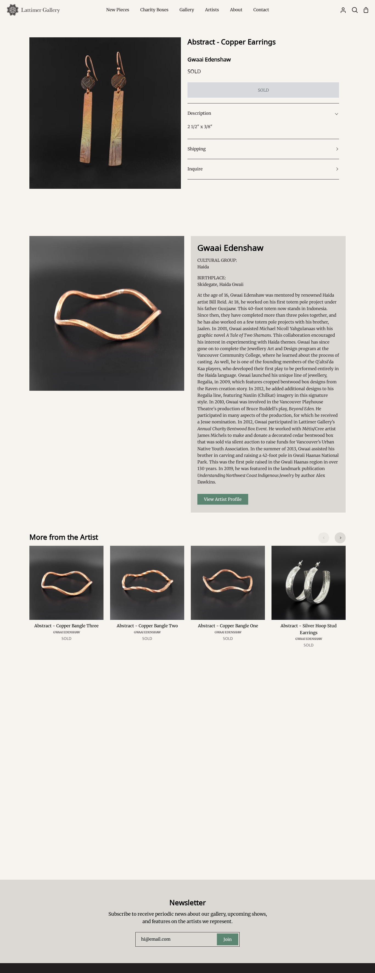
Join (227, 939)
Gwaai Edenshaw (209, 59)
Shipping (197, 148)
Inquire (195, 168)
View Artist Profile (223, 499)
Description (199, 113)
